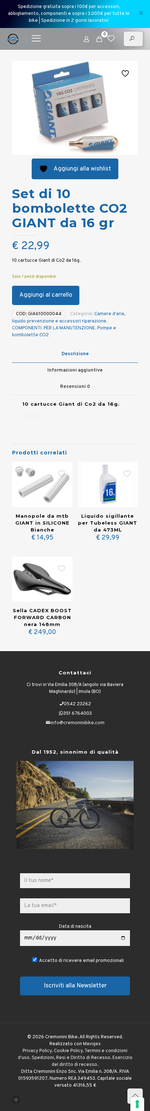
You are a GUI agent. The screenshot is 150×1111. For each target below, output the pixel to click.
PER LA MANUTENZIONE (69, 328)
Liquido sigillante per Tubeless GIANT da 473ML (107, 523)
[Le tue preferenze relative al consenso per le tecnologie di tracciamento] (137, 1104)
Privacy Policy (37, 1051)
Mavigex (92, 1044)
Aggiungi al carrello (45, 295)
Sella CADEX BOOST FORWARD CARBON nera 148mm (42, 617)
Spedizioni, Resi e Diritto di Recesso (71, 1058)
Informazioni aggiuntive (75, 370)
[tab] (75, 354)
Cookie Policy (68, 1051)
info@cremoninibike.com (77, 723)
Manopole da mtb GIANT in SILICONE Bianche (42, 523)
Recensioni (75, 387)
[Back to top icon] (135, 1096)
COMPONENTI (27, 328)
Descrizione (75, 354)
